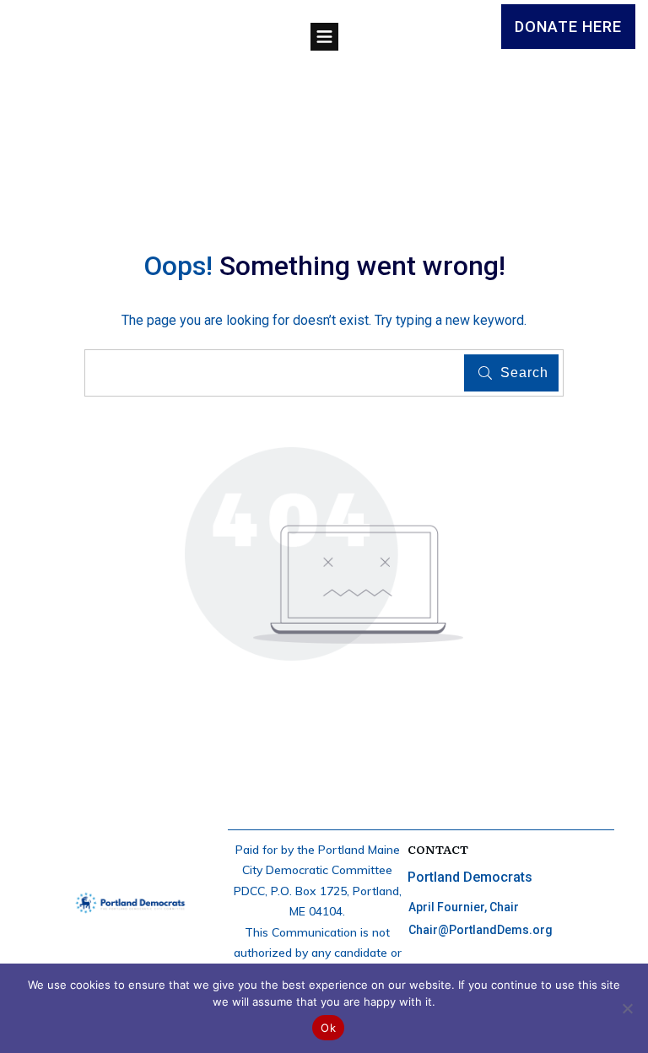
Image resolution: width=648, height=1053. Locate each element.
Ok (328, 1027)
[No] (626, 1008)
